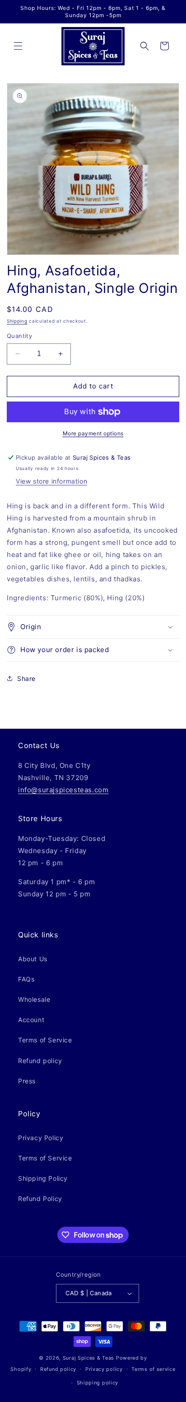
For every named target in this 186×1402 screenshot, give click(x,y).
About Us (32, 959)
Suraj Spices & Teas (88, 1358)
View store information (51, 481)
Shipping (17, 321)
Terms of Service (45, 1040)
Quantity (19, 335)
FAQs (26, 979)
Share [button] (26, 678)
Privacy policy (104, 1369)
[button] (18, 46)
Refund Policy (40, 1198)
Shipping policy (98, 1382)
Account (31, 1019)
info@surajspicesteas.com (63, 789)
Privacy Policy (40, 1138)
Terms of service (153, 1369)
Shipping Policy (43, 1178)
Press (27, 1081)
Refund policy (40, 1060)
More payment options (93, 433)
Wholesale (34, 999)
